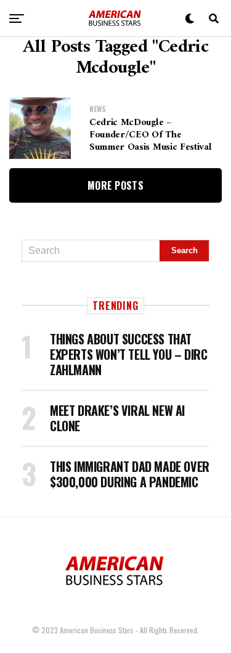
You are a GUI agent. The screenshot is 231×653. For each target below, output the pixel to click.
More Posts (115, 185)
